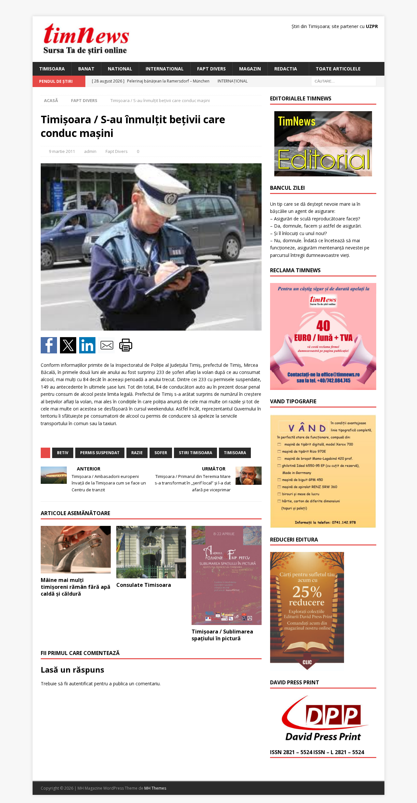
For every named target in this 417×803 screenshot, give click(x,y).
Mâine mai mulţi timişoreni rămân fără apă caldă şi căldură (75, 586)
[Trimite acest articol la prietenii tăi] (108, 349)
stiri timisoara (195, 452)
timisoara (235, 452)
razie (137, 452)
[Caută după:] (343, 81)
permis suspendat (100, 452)
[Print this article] (127, 349)
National (120, 69)
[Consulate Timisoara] (151, 552)
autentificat (81, 683)
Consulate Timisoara (143, 584)
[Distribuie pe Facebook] (50, 349)
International (165, 69)
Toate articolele (338, 69)
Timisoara (52, 69)
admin (90, 151)
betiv (62, 452)
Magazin (250, 69)
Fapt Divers (211, 69)
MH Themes (155, 788)
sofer (160, 452)
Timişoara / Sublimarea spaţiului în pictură (222, 635)
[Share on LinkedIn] (88, 349)
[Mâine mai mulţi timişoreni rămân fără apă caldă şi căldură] (76, 549)
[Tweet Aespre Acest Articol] (69, 349)
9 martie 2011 (62, 151)
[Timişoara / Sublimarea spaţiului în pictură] (227, 575)
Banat (86, 69)
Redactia (285, 69)
